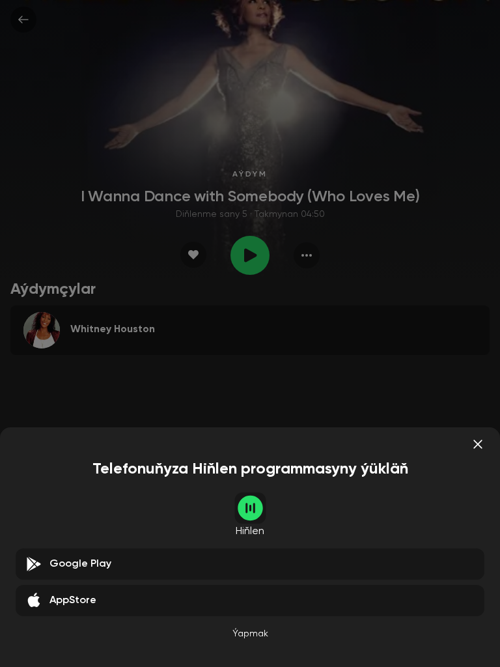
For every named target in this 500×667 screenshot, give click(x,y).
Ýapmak (250, 633)
